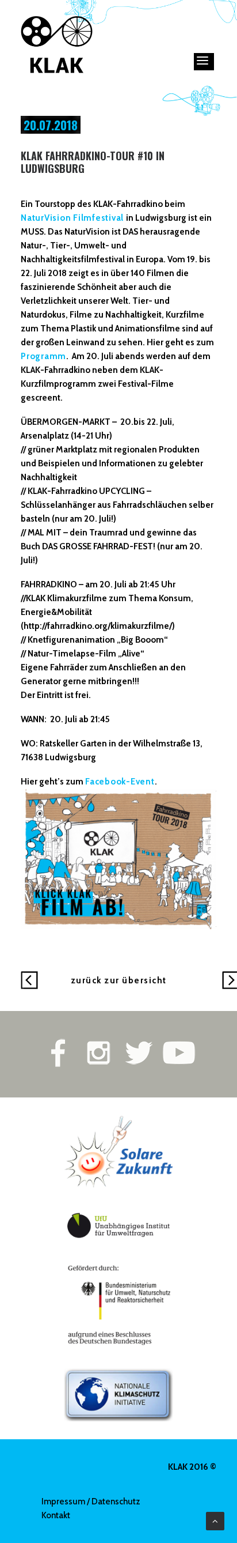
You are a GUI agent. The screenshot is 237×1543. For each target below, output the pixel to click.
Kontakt (55, 1515)
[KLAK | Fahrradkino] (57, 44)
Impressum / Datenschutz (90, 1501)
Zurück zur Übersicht (119, 980)
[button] (204, 61)
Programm (43, 356)
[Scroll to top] (215, 1520)
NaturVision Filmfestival (73, 218)
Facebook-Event (120, 781)
